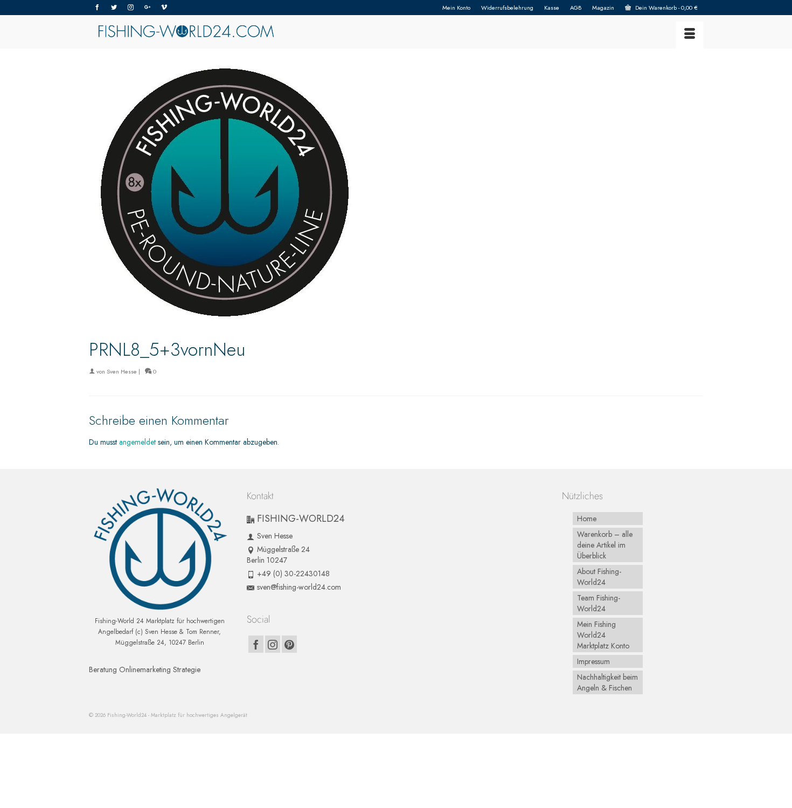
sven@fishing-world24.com (299, 587)
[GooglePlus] (147, 7)
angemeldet (137, 442)
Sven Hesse (122, 371)
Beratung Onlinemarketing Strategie (144, 669)
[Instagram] (130, 7)
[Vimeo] (164, 7)
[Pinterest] (289, 644)
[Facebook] (97, 7)
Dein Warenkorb (666, 7)
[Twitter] (114, 7)
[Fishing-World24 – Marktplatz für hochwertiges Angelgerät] (186, 31)
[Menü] (689, 35)
